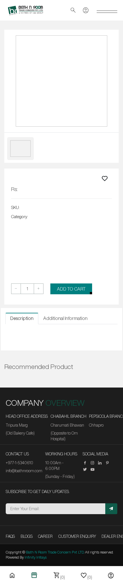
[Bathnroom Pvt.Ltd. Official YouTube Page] (94, 469)
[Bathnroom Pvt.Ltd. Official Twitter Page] (86, 469)
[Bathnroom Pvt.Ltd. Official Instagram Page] (94, 463)
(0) (59, 575)
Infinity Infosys (36, 557)
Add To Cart (71, 289)
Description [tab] (21, 318)
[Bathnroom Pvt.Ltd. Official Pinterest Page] (108, 463)
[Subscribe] (111, 508)
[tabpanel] (61, 335)
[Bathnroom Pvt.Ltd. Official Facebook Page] (86, 463)
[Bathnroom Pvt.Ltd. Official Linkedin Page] (101, 463)
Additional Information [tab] (65, 318)
